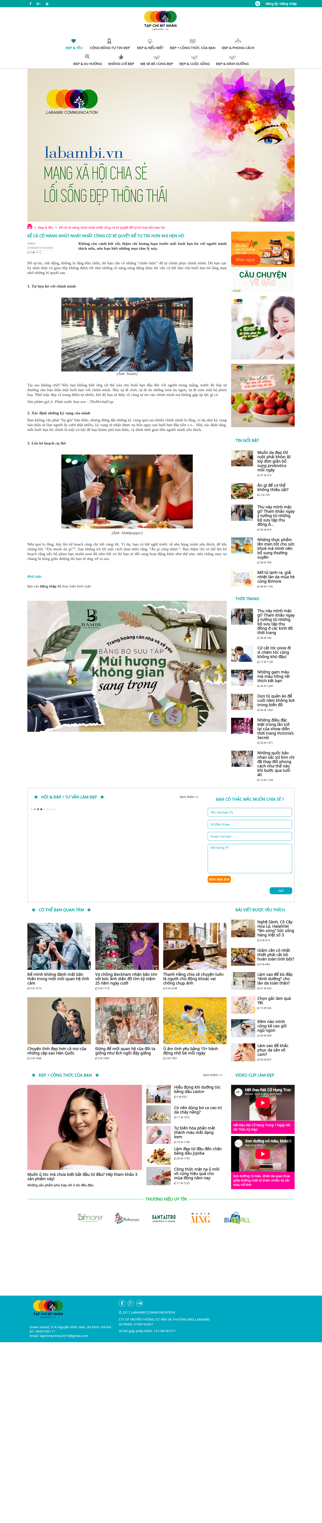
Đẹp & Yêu (45, 227)
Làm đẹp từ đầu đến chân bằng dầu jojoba (198, 1151)
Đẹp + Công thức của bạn (65, 1075)
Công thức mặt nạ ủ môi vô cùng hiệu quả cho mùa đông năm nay (196, 1173)
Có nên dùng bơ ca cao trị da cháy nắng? (198, 1110)
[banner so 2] (263, 395)
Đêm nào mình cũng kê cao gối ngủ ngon (272, 1026)
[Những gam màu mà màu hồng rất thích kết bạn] (243, 678)
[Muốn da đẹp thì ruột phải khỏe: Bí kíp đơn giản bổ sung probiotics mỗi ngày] (243, 458)
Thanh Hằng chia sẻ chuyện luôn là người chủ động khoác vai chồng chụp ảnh (193, 979)
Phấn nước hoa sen (70, 401)
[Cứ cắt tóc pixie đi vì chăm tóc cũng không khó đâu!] (243, 654)
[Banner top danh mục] (161, 145)
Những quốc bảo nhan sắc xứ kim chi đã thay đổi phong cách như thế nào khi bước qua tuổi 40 (276, 763)
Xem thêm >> (189, 797)
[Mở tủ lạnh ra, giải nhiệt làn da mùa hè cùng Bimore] (243, 578)
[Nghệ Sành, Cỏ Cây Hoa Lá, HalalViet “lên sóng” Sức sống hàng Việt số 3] (243, 928)
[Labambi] (161, 20)
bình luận (84, 586)
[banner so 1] (263, 327)
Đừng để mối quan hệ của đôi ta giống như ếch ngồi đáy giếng (125, 1051)
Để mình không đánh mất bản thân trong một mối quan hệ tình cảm (58, 979)
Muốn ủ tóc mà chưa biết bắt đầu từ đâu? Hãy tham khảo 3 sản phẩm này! (82, 1176)
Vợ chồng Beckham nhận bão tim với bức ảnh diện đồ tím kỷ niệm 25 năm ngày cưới (126, 979)
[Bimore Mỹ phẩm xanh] (82, 1217)
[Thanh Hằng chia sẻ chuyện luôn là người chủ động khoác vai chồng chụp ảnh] (195, 946)
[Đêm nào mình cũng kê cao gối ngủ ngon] (243, 1028)
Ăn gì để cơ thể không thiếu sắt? (272, 487)
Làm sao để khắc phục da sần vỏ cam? (272, 1050)
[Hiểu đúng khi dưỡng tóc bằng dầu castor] (158, 1094)
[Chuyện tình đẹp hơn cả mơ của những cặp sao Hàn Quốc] (59, 1020)
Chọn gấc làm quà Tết (274, 1000)
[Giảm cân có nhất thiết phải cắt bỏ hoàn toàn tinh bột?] (243, 957)
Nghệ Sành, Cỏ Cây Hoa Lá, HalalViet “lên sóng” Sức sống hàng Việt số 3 (275, 928)
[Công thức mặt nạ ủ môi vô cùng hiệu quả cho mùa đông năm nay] (158, 1176)
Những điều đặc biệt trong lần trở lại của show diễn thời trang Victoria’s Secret (275, 728)
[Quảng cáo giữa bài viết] (127, 666)
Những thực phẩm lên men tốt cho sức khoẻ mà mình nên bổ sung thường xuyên (276, 548)
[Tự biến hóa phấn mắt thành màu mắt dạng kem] (158, 1135)
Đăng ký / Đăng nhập (281, 4)
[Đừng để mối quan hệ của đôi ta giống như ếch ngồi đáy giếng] (127, 1020)
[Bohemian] (119, 1217)
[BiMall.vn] (229, 1217)
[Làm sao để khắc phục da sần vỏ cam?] (243, 1052)
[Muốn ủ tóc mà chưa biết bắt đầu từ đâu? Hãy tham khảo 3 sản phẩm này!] (84, 1127)
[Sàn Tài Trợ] (156, 1217)
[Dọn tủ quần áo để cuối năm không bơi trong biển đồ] (243, 702)
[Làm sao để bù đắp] (243, 981)
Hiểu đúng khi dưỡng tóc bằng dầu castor (197, 1089)
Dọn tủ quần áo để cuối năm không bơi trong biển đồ (276, 700)
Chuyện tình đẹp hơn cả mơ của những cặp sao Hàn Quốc (56, 1051)
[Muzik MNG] (193, 1217)
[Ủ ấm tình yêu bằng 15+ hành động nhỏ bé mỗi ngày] (195, 1020)
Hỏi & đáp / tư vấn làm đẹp (69, 797)
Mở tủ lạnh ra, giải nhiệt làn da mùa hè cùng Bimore (276, 577)
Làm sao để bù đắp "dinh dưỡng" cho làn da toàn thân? (275, 979)
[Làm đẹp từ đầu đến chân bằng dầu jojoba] (158, 1156)
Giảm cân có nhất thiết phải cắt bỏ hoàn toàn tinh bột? (275, 955)
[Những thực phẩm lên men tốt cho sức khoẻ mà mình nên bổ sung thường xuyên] (243, 545)
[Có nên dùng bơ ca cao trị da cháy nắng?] (158, 1114)
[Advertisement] (161, 1265)
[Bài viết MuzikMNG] (263, 262)
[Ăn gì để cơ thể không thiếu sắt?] (243, 491)
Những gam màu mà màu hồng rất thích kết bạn (273, 676)
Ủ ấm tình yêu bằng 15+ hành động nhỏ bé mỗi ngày (190, 1051)
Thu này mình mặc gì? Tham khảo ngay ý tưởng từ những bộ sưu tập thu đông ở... (276, 515)
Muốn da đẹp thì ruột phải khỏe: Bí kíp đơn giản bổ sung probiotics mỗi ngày (274, 461)
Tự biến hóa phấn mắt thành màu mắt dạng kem (194, 1132)
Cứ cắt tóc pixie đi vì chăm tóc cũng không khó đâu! (274, 652)
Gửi (280, 891)
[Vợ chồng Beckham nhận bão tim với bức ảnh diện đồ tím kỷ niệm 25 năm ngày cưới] (127, 946)
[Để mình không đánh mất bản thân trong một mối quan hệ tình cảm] (59, 946)
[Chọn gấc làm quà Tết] (243, 1005)
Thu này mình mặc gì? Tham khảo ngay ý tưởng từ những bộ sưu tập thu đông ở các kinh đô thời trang (276, 621)
